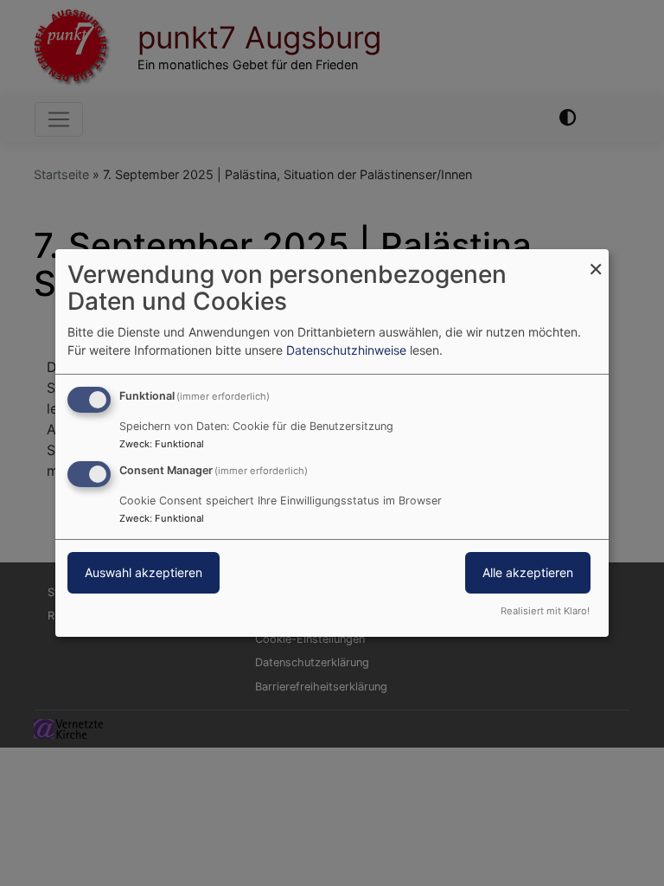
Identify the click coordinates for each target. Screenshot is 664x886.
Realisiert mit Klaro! (545, 611)
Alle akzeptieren (527, 572)
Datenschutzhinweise (346, 350)
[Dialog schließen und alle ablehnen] (596, 260)
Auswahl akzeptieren (143, 572)
